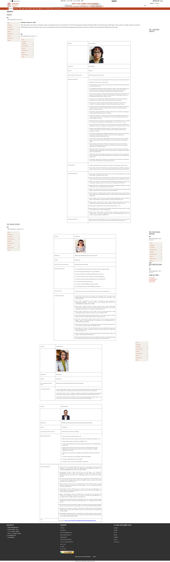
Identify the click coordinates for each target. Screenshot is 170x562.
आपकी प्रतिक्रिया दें (11, 537)
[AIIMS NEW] (25, 4)
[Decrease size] (115, 1)
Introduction (24, 41)
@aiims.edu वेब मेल (69, 0)
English (161, 1)
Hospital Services (10, 33)
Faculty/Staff (10, 27)
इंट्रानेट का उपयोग (63, 0)
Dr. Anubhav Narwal (153, 279)
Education (9, 31)
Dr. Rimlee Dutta (152, 280)
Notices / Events (10, 38)
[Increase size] (112, 1)
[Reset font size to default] (114, 1)
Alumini (9, 40)
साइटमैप (82, 0)
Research (23, 52)
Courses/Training (10, 29)
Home (9, 22)
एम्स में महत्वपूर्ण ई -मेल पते (12, 535)
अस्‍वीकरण (94, 556)
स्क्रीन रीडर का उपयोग (156, 1)
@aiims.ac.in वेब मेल (77, 0)
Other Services (152, 281)
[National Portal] (67, 552)
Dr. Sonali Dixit (152, 277)
